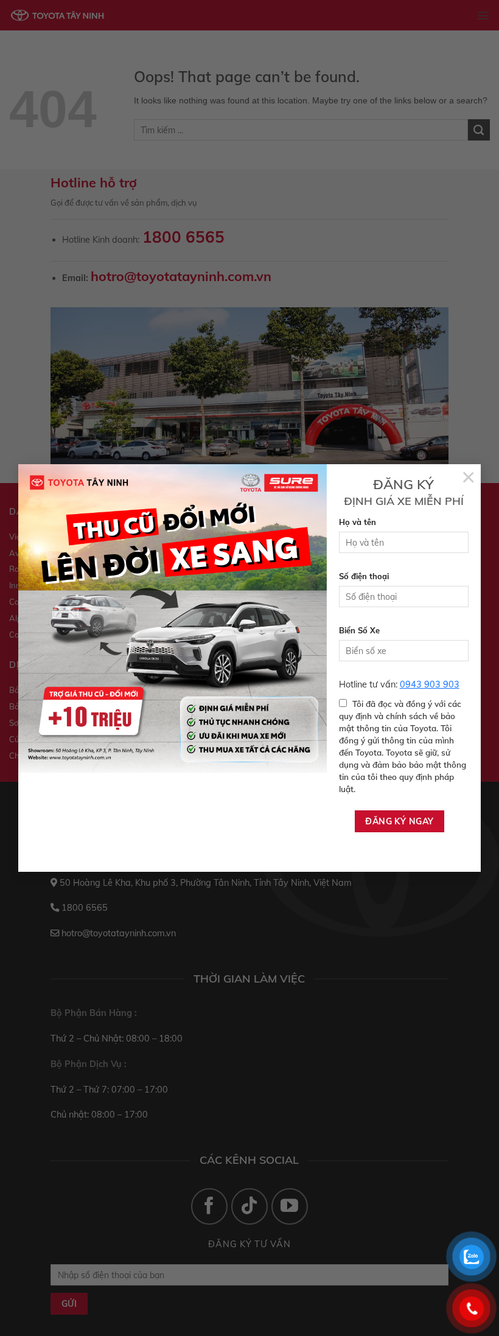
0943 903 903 (429, 684)
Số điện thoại (364, 576)
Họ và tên (357, 522)
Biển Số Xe (359, 630)
